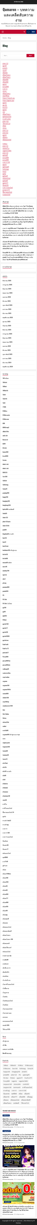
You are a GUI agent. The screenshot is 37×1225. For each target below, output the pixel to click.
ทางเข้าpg (6, 825)
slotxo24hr (6, 722)
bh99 (4, 444)
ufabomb (5, 788)
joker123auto (6, 522)
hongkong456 (7, 505)
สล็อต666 (5, 894)
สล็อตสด (5, 923)
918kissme (6, 419)
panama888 (6, 587)
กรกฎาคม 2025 (7, 334)
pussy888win (6, 665)
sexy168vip (6, 702)
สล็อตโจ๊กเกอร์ (7, 947)
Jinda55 (5, 513)
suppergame (6, 743)
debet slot (6, 464)
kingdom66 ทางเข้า (8, 534)
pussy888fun (6, 661)
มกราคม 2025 (7, 358)
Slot (4, 710)
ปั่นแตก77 (5, 849)
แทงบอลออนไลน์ (8, 1021)
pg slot (5, 105)
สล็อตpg (5, 915)
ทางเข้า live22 (7, 820)
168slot (5, 382)
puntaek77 (6, 653)
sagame (5, 681)
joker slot (6, 121)
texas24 (5, 759)
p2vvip (4, 583)
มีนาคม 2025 (7, 350)
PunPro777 (6, 649)
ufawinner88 (6, 796)
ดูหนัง (4, 174)
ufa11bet (5, 763)
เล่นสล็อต (5, 976)
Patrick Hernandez (8, 1127)
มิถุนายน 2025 (7, 338)
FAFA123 (5, 472)
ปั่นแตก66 (6, 185)
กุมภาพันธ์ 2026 (7, 305)
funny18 (5, 489)
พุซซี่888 (5, 857)
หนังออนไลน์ (6, 178)
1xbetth (5, 399)
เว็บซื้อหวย (6, 988)
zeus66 (5, 800)
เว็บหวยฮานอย (7, 1013)
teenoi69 (5, 751)
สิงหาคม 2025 (7, 330)
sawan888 (6, 694)
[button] (3, 32)
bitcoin (5, 448)
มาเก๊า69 (5, 861)
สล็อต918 (5, 906)
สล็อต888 (5, 79)
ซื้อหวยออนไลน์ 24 (8, 812)
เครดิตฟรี (16, 1103)
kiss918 (5, 107)
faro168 (5, 477)
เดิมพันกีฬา (6, 972)
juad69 (5, 530)
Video (33, 32)
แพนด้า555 (6, 1025)
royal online (6, 677)
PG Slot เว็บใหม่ (7, 603)
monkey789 (6, 571)
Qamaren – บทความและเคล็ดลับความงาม (18, 15)
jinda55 (5, 68)
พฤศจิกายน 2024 (8, 367)
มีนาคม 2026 (7, 301)
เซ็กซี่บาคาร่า (7, 968)
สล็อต (4, 126)
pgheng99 (6, 167)
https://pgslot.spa (8, 100)
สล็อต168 (5, 878)
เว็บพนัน (5, 997)
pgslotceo (5, 640)
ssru (4, 739)
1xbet (4, 395)
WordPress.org (7, 1053)
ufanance (5, 792)
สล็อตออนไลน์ (7, 140)
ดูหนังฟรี (5, 155)
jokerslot (5, 133)
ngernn (5, 575)
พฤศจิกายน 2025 (8, 317)
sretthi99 (5, 730)
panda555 (5, 591)
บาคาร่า (5, 89)
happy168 (5, 497)
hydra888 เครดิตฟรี (8, 509)
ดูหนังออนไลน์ (7, 116)
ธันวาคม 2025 (7, 313)
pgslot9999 (6, 636)
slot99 (5, 70)
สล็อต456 (5, 882)
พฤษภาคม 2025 (7, 342)
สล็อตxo (5, 137)
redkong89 (6, 669)
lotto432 (5, 554)
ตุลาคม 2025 (6, 322)
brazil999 (5, 456)
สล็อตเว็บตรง (6, 75)
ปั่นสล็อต (5, 841)
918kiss (5, 144)
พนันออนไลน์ (7, 853)
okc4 (4, 579)
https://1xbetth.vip (9, 98)
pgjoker (5, 616)
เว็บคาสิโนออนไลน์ (8, 984)
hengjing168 (6, 501)
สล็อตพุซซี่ (6, 919)
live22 (4, 171)
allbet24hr (6, 431)
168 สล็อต (6, 378)
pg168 (5, 66)
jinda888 (6, 1075)
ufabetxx (5, 784)
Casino (4, 460)
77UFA (4, 407)
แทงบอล (5, 1017)
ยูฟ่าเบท (5, 866)
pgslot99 (5, 632)
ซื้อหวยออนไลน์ (7, 192)
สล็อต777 (5, 898)
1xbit (4, 403)
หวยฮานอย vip (7, 956)
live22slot (5, 546)
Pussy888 (5, 657)
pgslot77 (5, 183)
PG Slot (5, 599)
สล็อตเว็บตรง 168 (8, 939)
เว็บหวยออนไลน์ (7, 1009)
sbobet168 (6, 698)
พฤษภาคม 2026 (7, 293)
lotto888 (5, 558)
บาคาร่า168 (6, 162)
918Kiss (5, 411)
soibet (4, 726)
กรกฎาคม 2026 (7, 285)
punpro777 (6, 190)
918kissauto (6, 415)
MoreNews (27, 1221)
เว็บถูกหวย (6, 992)
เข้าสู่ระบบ (6, 1041)
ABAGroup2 (6, 427)
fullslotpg (6, 169)
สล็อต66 (5, 73)
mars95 (5, 567)
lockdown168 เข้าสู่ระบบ (10, 550)
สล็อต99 (5, 911)
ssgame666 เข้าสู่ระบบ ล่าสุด (11, 735)
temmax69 (6, 755)
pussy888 (6, 86)
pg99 (4, 612)
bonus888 (5, 452)
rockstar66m (6, 673)
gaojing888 (6, 493)
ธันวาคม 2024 (7, 362)
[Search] (24, 31)
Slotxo (4, 718)
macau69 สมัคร (7, 563)
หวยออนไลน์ (6, 194)
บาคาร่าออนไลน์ (8, 187)
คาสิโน (5, 804)
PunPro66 (5, 644)
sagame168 (6, 685)
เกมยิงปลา (6, 964)
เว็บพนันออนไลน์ (8, 1001)
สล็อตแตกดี (6, 943)
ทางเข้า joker (7, 119)
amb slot (5, 436)
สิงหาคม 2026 (7, 281)
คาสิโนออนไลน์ (7, 808)
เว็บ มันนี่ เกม (6, 980)
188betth (5, 391)
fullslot (5, 481)
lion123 (5, 538)
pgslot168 (6, 624)
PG (3, 595)
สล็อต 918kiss (7, 874)
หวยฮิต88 (5, 960)
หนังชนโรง (6, 148)
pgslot (5, 84)
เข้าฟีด (5, 1045)
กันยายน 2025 (7, 326)
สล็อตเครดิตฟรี (7, 931)
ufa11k (4, 767)
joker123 (5, 63)
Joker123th (6, 526)
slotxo (5, 91)
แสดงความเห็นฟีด (8, 1049)
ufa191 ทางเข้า (7, 771)
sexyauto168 (7, 1084)
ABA (4, 423)
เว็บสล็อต (5, 1005)
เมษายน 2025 (7, 346)
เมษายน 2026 (7, 297)
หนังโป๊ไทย (6, 96)
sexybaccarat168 (8, 706)
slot (4, 112)
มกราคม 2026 (7, 309)
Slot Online (6, 714)
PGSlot (5, 620)
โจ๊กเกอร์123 (6, 123)
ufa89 (4, 775)
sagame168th (7, 151)
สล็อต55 (5, 886)
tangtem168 (6, 747)
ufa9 (4, 780)
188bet (5, 386)
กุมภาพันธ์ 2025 (7, 354)
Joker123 (5, 517)
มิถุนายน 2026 (7, 289)
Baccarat (5, 440)
